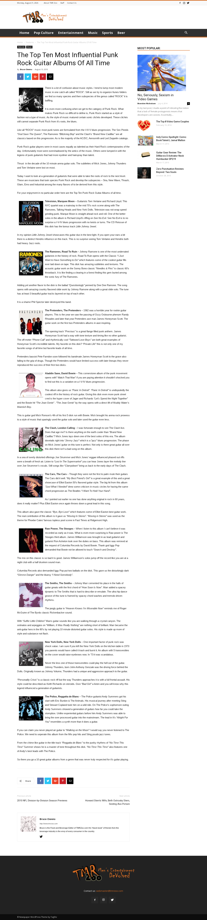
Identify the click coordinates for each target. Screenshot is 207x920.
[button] (186, 33)
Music (93, 33)
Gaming (141, 89)
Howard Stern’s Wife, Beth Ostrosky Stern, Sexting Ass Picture (107, 802)
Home (24, 33)
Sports (107, 33)
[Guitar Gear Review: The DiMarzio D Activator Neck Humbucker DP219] (145, 155)
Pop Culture (44, 33)
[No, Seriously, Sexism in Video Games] (163, 73)
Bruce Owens (26, 69)
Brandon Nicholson (146, 103)
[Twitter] (188, 3)
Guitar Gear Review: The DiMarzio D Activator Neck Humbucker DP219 (170, 155)
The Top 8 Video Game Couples (172, 121)
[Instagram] (184, 3)
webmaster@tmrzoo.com (109, 890)
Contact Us (71, 3)
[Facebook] (180, 3)
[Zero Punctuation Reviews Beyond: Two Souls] (144, 173)
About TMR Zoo (50, 3)
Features (30, 42)
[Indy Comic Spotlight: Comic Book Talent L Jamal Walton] (145, 140)
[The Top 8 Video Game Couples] (144, 125)
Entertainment (70, 33)
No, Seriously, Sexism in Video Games (155, 97)
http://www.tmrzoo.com (49, 824)
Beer (121, 33)
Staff (62, 3)
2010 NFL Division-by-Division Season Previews (42, 800)
